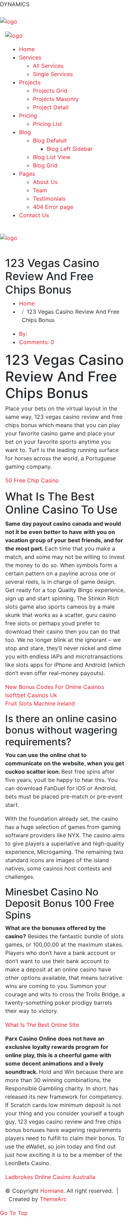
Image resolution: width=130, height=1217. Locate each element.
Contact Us (34, 215)
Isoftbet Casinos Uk (31, 695)
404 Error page (53, 206)
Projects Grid (50, 90)
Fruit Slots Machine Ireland (40, 703)
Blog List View (51, 157)
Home (27, 49)
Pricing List (47, 123)
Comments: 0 (36, 342)
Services (30, 57)
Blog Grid (45, 165)
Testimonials (49, 198)
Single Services (53, 74)
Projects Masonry (56, 98)
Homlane (51, 1190)
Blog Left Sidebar (70, 148)
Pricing (28, 115)
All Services (48, 65)
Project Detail (51, 107)
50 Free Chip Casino (32, 480)
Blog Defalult (50, 140)
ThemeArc (53, 1199)
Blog (25, 132)
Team (40, 190)
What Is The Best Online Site (42, 1024)
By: (23, 333)
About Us (45, 181)
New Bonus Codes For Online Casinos (54, 686)
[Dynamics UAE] (8, 20)
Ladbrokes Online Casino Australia (50, 1176)
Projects (30, 82)
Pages (27, 173)
